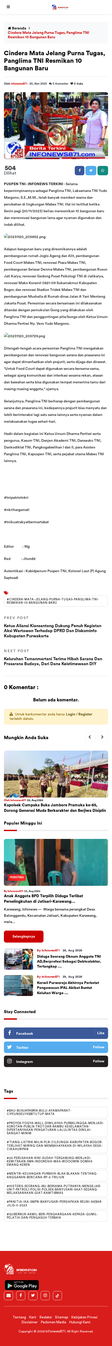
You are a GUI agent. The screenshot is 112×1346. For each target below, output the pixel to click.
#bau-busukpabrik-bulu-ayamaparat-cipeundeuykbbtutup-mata (39, 1112)
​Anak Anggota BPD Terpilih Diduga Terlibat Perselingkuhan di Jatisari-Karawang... (43, 898)
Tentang (19, 1317)
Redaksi (46, 1317)
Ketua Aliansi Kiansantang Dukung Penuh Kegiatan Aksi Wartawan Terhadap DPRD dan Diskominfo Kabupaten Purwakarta (52, 627)
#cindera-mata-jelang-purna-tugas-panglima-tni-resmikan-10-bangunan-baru (53, 601)
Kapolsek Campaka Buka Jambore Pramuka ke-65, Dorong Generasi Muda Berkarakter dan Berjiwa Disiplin (55, 808)
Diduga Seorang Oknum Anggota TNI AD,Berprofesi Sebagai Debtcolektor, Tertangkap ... (69, 961)
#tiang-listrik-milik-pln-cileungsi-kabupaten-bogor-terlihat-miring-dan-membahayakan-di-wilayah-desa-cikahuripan (55, 1145)
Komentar (60, 83)
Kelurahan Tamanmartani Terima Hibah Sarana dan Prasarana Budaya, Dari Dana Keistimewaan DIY (53, 657)
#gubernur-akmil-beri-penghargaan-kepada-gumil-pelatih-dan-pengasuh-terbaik (52, 1216)
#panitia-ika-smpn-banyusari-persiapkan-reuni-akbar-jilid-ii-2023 (55, 1203)
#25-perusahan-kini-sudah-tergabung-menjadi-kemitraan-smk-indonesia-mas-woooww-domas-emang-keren (50, 1161)
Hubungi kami (79, 1322)
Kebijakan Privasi (84, 1317)
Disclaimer (30, 1322)
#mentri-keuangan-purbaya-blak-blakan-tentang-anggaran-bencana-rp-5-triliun (52, 1175)
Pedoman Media (53, 1322)
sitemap (61, 1317)
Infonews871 (19, 83)
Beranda (18, 28)
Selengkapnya (24, 936)
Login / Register (79, 714)
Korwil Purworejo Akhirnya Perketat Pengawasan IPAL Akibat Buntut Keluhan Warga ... (68, 988)
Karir (32, 1317)
